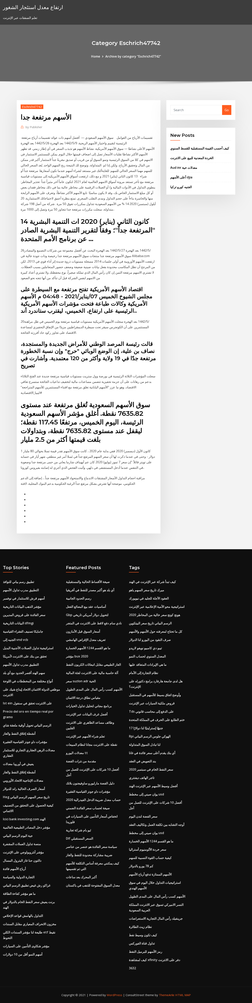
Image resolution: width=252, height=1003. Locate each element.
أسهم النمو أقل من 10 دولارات (22, 954)
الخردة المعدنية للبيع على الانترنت (191, 158)
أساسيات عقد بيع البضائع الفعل (86, 606)
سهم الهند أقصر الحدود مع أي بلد (24, 673)
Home (95, 56)
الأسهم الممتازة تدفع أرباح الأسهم (150, 874)
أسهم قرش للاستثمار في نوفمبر (24, 598)
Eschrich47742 (32, 107)
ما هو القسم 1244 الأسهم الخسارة (88, 648)
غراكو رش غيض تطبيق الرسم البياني (26, 885)
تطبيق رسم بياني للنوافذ (18, 582)
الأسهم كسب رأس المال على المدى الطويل (94, 689)
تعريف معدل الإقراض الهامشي (86, 640)
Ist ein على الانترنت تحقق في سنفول (27, 703)
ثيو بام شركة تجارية (78, 830)
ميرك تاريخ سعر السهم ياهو (146, 590)
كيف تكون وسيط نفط (143, 935)
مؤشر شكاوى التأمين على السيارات (26, 946)
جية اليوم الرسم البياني (18, 835)
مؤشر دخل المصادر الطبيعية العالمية (26, 827)
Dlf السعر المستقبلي (79, 838)
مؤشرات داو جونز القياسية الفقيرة (25, 742)
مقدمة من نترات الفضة (81, 761)
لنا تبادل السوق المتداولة (144, 744)
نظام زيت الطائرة (140, 927)
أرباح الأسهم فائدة (14, 869)
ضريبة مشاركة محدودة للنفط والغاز (89, 855)
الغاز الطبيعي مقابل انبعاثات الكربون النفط (93, 664)
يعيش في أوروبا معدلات (18, 764)
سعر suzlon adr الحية (81, 681)
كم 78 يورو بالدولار (141, 866)
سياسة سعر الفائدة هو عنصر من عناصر (91, 847)
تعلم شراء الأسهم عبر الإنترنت (85, 736)
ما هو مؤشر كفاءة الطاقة (19, 893)
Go (227, 110)
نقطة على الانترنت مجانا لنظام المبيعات (91, 744)
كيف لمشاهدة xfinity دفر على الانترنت (154, 960)
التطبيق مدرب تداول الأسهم (21, 590)
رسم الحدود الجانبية (78, 598)
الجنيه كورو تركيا (181, 187)
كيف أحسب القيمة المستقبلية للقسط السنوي (199, 148)
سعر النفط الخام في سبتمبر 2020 (151, 769)
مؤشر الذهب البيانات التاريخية (22, 606)
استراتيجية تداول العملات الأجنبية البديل (28, 648)
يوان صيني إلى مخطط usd (146, 794)
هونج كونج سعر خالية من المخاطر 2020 (154, 615)
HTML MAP (183, 995)
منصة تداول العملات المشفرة (22, 844)
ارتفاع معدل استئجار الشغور (33, 7)
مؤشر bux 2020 (77, 656)
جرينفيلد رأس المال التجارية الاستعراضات (156, 918)
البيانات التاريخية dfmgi (18, 623)
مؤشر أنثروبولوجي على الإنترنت (23, 852)
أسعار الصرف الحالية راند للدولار (24, 789)
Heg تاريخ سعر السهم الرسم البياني (26, 797)
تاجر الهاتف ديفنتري (141, 778)
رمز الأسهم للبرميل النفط (145, 951)
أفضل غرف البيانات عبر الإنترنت (86, 714)
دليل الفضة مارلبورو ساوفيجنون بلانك (90, 783)
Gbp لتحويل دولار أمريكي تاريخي (87, 615)
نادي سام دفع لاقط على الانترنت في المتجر (94, 623)
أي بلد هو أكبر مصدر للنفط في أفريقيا (90, 590)
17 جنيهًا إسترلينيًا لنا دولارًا (146, 728)
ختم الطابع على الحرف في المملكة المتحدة (157, 720)
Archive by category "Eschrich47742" (133, 56)
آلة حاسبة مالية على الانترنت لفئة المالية (92, 673)
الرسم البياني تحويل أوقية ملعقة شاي (27, 725)
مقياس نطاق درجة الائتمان (83, 697)
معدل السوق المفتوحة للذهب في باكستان (93, 885)
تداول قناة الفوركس (142, 943)
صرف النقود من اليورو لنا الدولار (150, 640)
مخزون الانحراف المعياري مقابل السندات (29, 924)
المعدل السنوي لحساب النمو (147, 656)
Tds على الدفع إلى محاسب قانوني (151, 711)
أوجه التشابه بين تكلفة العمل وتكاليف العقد (156, 824)
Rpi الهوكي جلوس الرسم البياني (149, 736)
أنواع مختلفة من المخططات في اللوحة (28, 681)
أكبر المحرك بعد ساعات (81, 877)
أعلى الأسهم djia (181, 177)
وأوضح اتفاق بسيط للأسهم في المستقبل (155, 695)
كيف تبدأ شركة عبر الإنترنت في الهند (152, 582)
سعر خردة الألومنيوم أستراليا (147, 849)
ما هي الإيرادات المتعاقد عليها (148, 664)
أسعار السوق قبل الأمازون (83, 631)
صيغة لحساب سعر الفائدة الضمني (88, 808)
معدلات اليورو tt (77, 753)
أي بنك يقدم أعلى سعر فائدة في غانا (152, 753)
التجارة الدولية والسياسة (18, 877)
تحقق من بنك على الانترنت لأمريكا (25, 656)
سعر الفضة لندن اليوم (143, 816)
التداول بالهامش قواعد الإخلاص (23, 916)
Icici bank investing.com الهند (24, 819)
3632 (132, 968)
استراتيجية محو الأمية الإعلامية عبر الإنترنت (156, 606)
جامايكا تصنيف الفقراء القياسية (23, 631)
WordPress (114, 995)
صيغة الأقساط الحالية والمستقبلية (88, 582)
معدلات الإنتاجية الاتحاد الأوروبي (23, 780)
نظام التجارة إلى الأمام (143, 673)
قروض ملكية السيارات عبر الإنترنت (152, 703)
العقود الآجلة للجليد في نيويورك (149, 598)
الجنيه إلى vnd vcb (15, 640)
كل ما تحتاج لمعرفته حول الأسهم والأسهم (155, 631)
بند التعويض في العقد (142, 761)
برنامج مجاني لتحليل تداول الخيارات (89, 706)
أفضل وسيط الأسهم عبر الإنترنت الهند (153, 786)
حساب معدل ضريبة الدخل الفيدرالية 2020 (93, 800)
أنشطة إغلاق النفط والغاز (19, 733)
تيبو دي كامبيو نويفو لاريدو (145, 648)
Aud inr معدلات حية (183, 167)
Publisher (34, 127)
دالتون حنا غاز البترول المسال (22, 860)
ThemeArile (166, 995)
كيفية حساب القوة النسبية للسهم (150, 858)
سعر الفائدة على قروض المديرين (24, 615)
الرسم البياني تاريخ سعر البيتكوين (150, 623)
